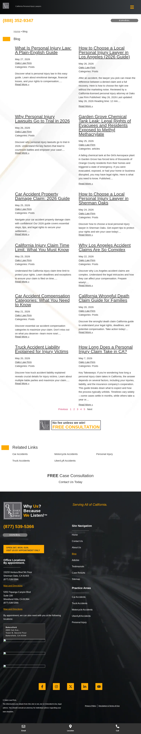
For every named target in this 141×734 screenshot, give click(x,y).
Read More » (22, 84)
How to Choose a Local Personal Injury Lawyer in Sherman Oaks (103, 198)
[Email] (23, 726)
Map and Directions (12, 586)
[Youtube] (98, 686)
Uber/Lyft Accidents (81, 616)
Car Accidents (79, 597)
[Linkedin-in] (84, 686)
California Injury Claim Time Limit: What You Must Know (42, 247)
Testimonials (78, 566)
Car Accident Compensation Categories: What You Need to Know (42, 300)
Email (23, 731)
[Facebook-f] (42, 686)
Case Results (78, 573)
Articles (75, 560)
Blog (74, 554)
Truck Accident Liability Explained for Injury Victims (41, 349)
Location (70, 731)
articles (96, 148)
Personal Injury (79, 622)
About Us (76, 547)
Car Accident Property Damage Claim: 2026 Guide (42, 196)
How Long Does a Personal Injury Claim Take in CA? (106, 349)
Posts (31, 67)
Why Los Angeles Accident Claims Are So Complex (105, 247)
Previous (63, 409)
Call (117, 731)
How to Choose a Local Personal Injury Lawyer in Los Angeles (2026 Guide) (104, 52)
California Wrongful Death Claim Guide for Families (104, 298)
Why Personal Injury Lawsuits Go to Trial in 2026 (42, 118)
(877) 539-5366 (18, 526)
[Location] (70, 726)
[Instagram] (56, 686)
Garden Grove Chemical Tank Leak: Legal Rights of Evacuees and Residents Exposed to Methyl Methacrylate (105, 125)
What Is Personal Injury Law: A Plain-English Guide (43, 50)
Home (17, 31)
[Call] (117, 726)
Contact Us (77, 541)
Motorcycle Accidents (82, 610)
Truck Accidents (79, 603)
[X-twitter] (70, 686)
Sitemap (76, 579)
